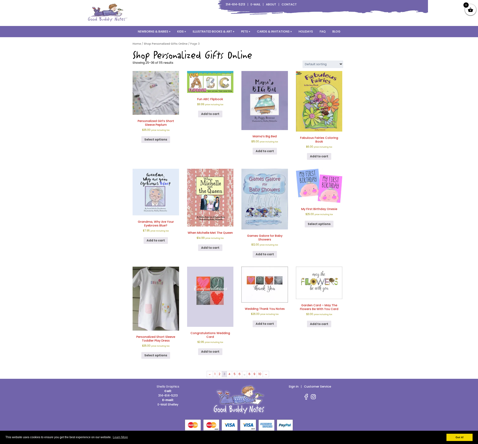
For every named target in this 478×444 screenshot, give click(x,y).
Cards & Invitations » (274, 31)
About (271, 4)
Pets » (245, 31)
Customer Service (317, 386)
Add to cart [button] (210, 114)
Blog (336, 31)
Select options (155, 139)
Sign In (294, 386)
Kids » (181, 31)
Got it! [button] (460, 437)
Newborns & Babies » (154, 31)
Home (137, 44)
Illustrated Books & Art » (213, 31)
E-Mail (255, 4)
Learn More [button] (120, 437)
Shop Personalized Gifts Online (165, 44)
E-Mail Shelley (168, 404)
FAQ (323, 31)
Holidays (306, 31)
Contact (289, 4)
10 (259, 374)
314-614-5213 (235, 4)
